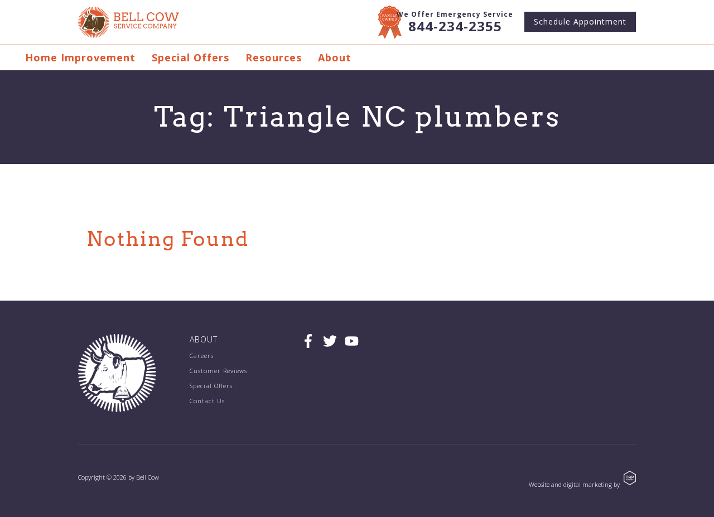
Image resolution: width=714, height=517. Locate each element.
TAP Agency (630, 478)
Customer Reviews (218, 370)
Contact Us (207, 401)
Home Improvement (80, 57)
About (334, 57)
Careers (202, 355)
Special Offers (190, 57)
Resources (273, 57)
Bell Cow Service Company (128, 22)
